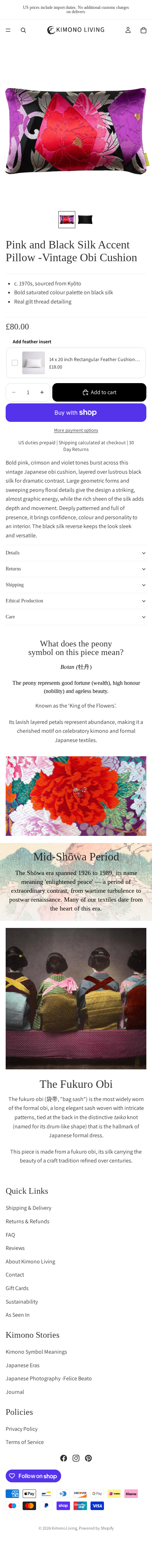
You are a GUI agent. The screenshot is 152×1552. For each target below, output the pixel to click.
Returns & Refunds (27, 1221)
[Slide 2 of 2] (85, 219)
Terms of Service (25, 1442)
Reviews (15, 1248)
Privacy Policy (21, 1429)
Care (10, 616)
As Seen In (18, 1315)
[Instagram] (76, 1458)
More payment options (76, 430)
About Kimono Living (30, 1261)
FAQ (10, 1235)
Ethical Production (24, 600)
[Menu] (8, 30)
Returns (13, 568)
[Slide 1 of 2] (67, 219)
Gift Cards (17, 1288)
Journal (15, 1392)
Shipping (15, 584)
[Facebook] (63, 1458)
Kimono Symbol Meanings (36, 1351)
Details (12, 552)
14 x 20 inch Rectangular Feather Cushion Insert (94, 359)
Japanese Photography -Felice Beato (49, 1378)
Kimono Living (64, 1528)
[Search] (23, 30)
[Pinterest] (88, 1458)
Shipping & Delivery (28, 1208)
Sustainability (22, 1301)
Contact (15, 1274)
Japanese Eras (23, 1365)
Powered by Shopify (96, 1528)
